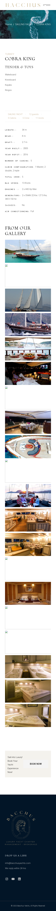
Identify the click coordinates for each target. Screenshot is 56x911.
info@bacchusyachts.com (18, 863)
